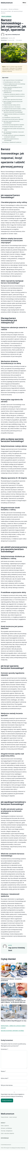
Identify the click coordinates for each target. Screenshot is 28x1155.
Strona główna (4, 9)
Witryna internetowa (7, 1085)
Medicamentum (7, 3)
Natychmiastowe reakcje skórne (12, 105)
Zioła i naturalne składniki (7, 1133)
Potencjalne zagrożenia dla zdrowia (13, 99)
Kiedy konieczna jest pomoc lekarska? (13, 119)
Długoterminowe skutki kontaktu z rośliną (14, 108)
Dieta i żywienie (5, 1125)
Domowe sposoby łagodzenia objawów (14, 124)
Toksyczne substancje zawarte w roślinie (14, 94)
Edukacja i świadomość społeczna (12, 142)
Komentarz (4, 1049)
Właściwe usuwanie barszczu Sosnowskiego (11, 139)
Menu (24, 2)
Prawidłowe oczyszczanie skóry (12, 117)
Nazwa (3, 1071)
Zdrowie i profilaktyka (13, 9)
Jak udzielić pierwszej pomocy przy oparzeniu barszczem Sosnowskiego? (13, 111)
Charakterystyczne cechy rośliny (12, 82)
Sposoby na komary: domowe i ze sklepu (12, 1030)
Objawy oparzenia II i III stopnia (12, 107)
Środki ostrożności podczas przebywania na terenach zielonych (14, 136)
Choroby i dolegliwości (6, 1130)
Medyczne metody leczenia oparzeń (13, 126)
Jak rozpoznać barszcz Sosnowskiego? (13, 80)
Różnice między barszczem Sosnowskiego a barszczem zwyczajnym (14, 84)
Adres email (5, 1078)
